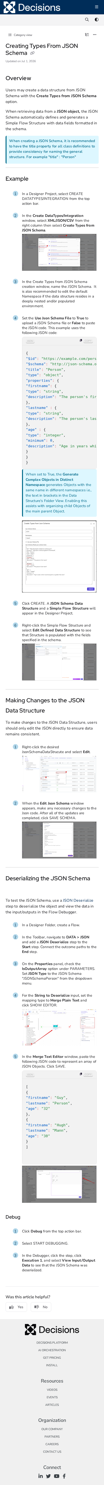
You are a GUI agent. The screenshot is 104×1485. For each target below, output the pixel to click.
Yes (20, 1307)
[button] (93, 1473)
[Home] (32, 7)
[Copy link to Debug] (28, 1217)
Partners (52, 1437)
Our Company (52, 1429)
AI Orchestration (52, 1350)
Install (52, 1365)
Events (52, 1397)
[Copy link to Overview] (39, 79)
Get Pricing (52, 1358)
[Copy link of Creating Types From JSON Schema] (32, 53)
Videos (52, 1390)
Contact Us (52, 1452)
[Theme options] (96, 20)
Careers (52, 1444)
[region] (59, 403)
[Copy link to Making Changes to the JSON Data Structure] (53, 711)
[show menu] (96, 7)
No (45, 1307)
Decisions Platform (52, 1343)
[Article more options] (95, 35)
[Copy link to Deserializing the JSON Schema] (13, 889)
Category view (22, 35)
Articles (52, 1405)
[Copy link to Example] (36, 179)
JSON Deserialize (78, 900)
